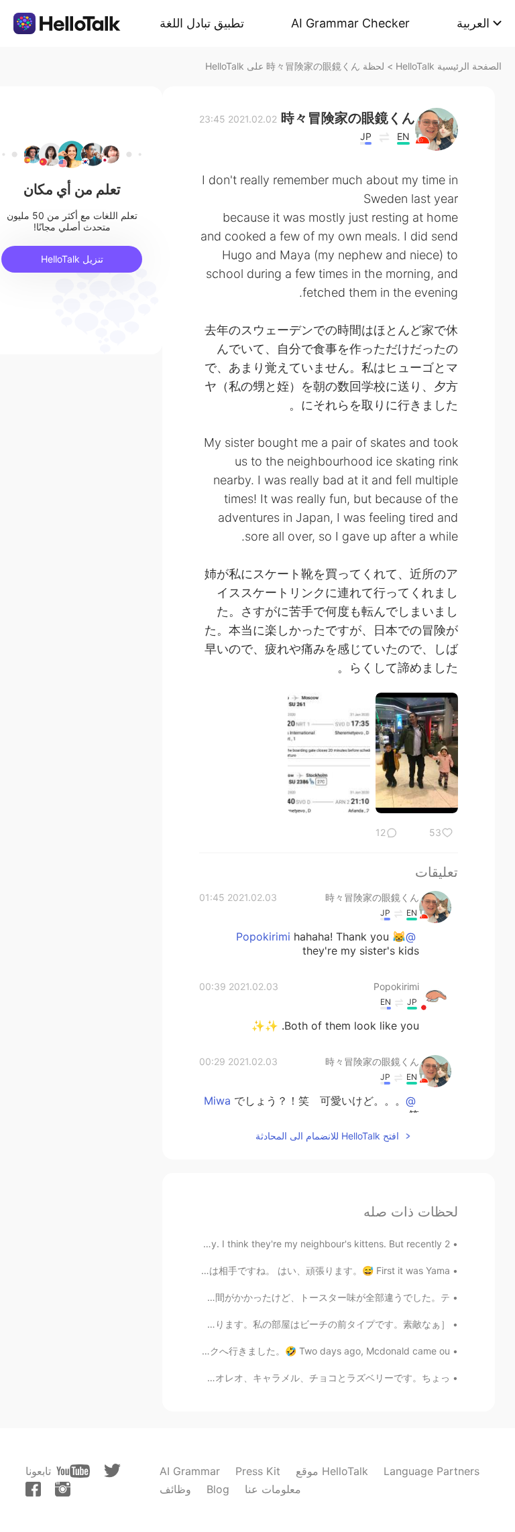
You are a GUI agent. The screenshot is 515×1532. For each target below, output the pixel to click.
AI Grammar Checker (350, 23)
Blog (218, 1489)
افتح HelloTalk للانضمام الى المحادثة (327, 1135)
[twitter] (112, 1471)
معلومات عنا (273, 1489)
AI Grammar (190, 1471)
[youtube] (73, 1471)
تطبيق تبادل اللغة (202, 23)
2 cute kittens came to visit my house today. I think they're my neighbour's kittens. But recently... (237, 1243)
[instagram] (62, 1489)
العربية (473, 23)
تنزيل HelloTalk (72, 259)
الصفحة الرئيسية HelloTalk (449, 66)
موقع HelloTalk (332, 1471)
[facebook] (33, 1489)
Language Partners (431, 1471)
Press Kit (257, 1471)
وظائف (175, 1489)
